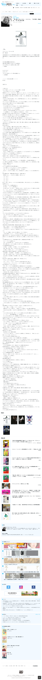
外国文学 (10, 11)
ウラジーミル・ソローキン (11, 527)
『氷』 (4, 49)
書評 (30, 3)
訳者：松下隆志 (5, 533)
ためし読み (24, 3)
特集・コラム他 (36, 3)
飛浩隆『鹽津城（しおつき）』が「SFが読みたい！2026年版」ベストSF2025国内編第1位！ (16, 620)
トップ (3, 11)
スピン (22, 5)
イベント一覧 (37, 599)
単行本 (6, 11)
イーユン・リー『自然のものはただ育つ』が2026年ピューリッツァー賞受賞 (14, 617)
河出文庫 (21, 7)
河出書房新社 (17, 7)
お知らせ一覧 (37, 614)
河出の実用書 (25, 7)
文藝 (31, 7)
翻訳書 (29, 7)
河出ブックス (35, 7)
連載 (17, 5)
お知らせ (17, 3)
